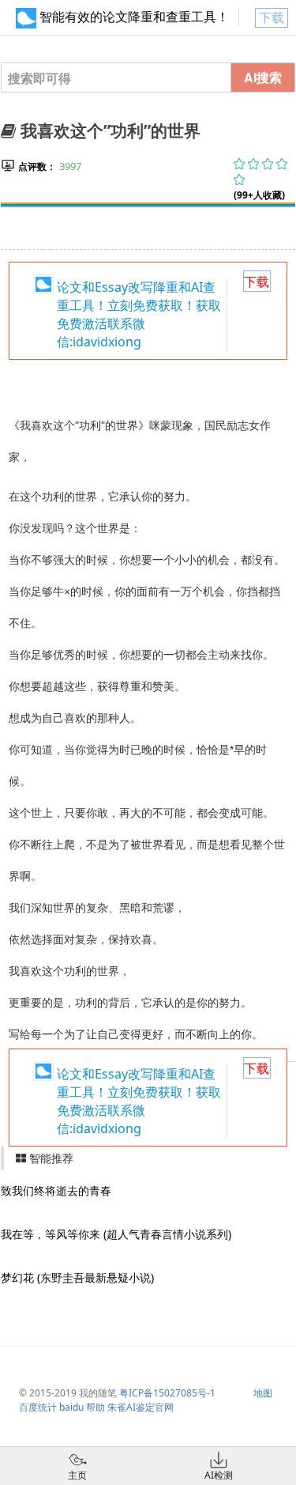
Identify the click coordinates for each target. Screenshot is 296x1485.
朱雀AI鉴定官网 (140, 1407)
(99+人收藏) (259, 195)
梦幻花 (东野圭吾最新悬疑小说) (77, 1277)
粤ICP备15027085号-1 (167, 1393)
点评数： (37, 166)
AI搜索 (263, 77)
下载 (271, 17)
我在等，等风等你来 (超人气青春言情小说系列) (116, 1233)
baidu (71, 1407)
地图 (262, 1393)
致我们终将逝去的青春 (56, 1190)
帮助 (95, 1407)
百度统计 (38, 1407)
